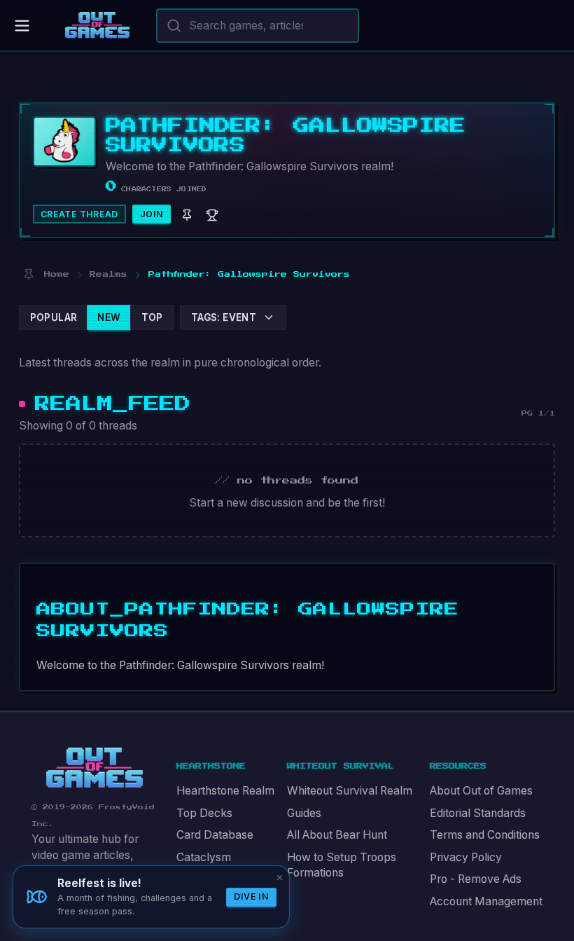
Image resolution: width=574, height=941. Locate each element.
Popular (54, 317)
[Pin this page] (28, 274)
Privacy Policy (466, 857)
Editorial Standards (478, 813)
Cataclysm (203, 857)
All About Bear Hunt (337, 835)
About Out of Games (481, 790)
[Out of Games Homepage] (94, 767)
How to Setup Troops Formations (341, 865)
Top (152, 317)
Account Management (486, 901)
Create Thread (79, 214)
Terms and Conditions (485, 835)
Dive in (251, 896)
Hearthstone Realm (225, 790)
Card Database (214, 835)
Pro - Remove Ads (476, 879)
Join (152, 214)
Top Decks (204, 813)
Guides (304, 813)
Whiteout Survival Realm (349, 790)
